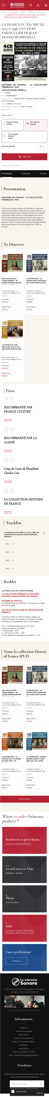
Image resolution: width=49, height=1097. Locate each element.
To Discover (26, 174)
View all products (24, 799)
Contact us (23, 1028)
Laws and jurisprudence (23, 1038)
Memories (24, 1045)
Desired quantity (8, 146)
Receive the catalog (24, 1031)
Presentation (7, 174)
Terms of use (24, 1035)
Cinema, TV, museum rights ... (24, 1042)
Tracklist (43, 174)
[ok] (40, 1083)
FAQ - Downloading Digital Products (23, 1055)
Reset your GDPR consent (23, 1052)
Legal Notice (24, 1048)
